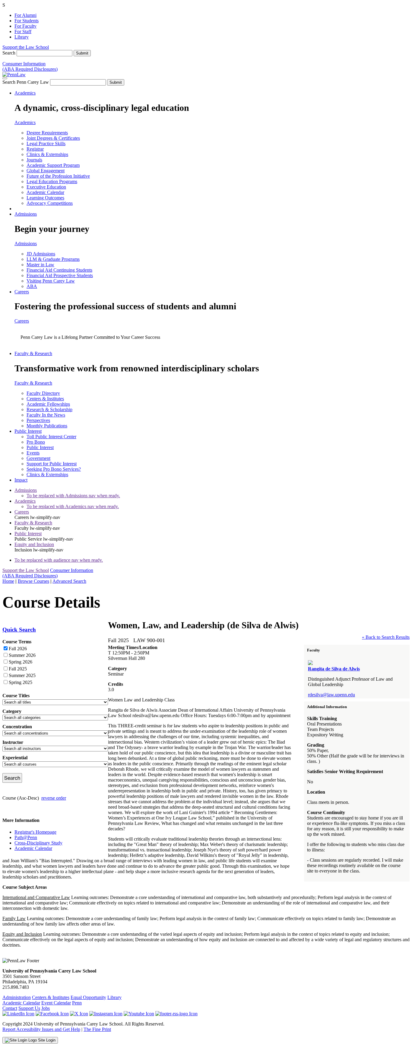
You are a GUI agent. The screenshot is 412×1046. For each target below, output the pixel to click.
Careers (21, 291)
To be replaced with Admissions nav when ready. (73, 495)
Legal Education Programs (52, 181)
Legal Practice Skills (46, 143)
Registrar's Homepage (35, 832)
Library (21, 36)
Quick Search (19, 629)
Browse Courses (33, 581)
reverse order (53, 798)
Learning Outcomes (45, 197)
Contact (9, 1008)
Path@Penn (25, 837)
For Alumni (25, 15)
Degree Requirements (47, 132)
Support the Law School (25, 47)
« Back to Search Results (386, 637)
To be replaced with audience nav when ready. (58, 560)
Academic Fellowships (48, 404)
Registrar (35, 148)
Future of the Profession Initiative (58, 176)
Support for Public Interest (52, 463)
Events (33, 452)
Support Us (29, 1008)
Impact (20, 479)
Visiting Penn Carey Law (51, 280)
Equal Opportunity (88, 997)
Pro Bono (36, 442)
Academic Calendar (45, 192)
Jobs (45, 1008)
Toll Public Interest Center (51, 436)
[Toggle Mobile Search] (4, 78)
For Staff (22, 31)
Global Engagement (46, 170)
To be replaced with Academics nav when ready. (73, 506)
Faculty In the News (46, 414)
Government (38, 458)
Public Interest (28, 431)
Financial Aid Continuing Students (59, 270)
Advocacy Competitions (50, 203)
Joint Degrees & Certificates (53, 138)
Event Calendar (56, 1002)
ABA (32, 286)
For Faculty (25, 26)
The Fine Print (97, 1029)
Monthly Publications (47, 425)
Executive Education (46, 186)
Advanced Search (69, 581)
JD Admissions (41, 253)
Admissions (25, 214)
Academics (25, 92)
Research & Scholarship (49, 409)
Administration (16, 997)
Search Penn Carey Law (25, 82)
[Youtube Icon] (139, 1013)
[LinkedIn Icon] (18, 1013)
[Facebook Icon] (52, 1013)
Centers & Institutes (45, 398)
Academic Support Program (53, 165)
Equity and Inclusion (34, 544)
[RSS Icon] (176, 1013)
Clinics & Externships (47, 154)
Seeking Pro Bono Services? (54, 469)
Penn (77, 1002)
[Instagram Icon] (105, 1013)
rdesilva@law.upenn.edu (331, 694)
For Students (26, 20)
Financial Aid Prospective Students (60, 275)
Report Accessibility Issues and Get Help (41, 1029)
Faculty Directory (43, 393)
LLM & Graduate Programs (53, 259)
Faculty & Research (33, 353)
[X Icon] (79, 1013)
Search (8, 52)
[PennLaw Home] (14, 74)
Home (8, 581)
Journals (34, 159)
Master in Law (40, 264)
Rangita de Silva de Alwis (334, 668)
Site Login (46, 1040)
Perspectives (38, 420)
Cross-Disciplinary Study (38, 842)
